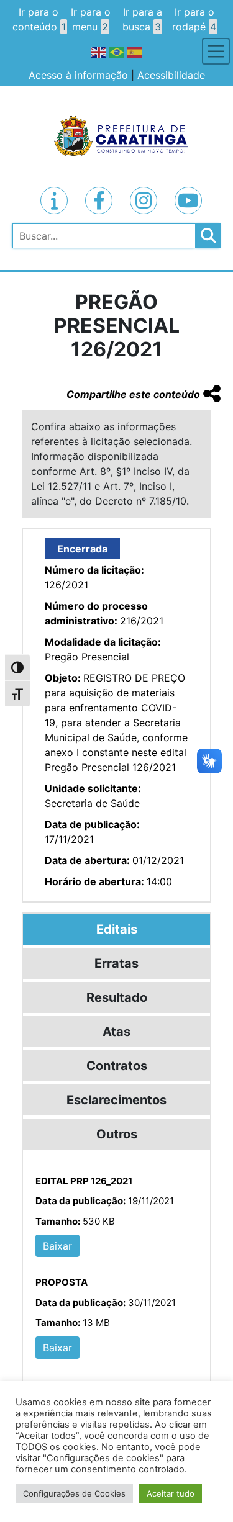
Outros (116, 1134)
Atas (116, 1031)
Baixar (57, 1246)
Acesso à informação (78, 75)
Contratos (116, 1065)
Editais (116, 929)
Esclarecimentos (116, 1099)
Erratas (116, 963)
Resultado (116, 997)
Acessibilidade (171, 75)
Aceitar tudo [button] (170, 1493)
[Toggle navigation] (216, 51)
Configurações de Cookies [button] (74, 1493)
